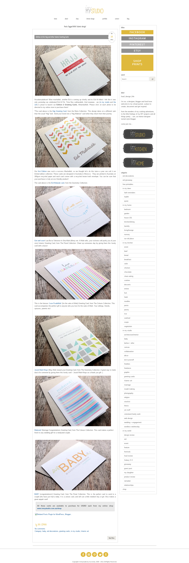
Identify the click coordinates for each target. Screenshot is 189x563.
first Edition (42, 171)
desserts (127, 285)
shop (124, 489)
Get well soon (39, 241)
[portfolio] (104, 18)
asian (126, 247)
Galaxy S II (128, 460)
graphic (127, 372)
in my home (127, 205)
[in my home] (138, 163)
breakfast (127, 259)
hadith (126, 197)
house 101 (128, 218)
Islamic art (85, 531)
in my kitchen (128, 243)
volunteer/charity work (132, 414)
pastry (126, 310)
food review (128, 456)
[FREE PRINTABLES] (138, 86)
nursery (127, 234)
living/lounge (128, 230)
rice (125, 314)
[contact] (117, 18)
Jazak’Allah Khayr (41, 370)
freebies (127, 364)
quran (126, 201)
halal (126, 297)
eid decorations (52, 531)
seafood (127, 318)
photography (128, 393)
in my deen (127, 188)
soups (126, 322)
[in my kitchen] (138, 148)
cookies (127, 280)
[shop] (77, 18)
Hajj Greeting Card (59, 111)
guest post (128, 468)
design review (129, 435)
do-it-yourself (129, 360)
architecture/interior (131, 335)
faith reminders (129, 193)
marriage (127, 385)
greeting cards (64, 531)
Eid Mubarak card (57, 183)
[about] (66, 18)
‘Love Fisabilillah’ (55, 303)
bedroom (127, 209)
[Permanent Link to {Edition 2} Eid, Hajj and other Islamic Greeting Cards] (52, 37)
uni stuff (127, 410)
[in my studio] (138, 134)
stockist (127, 402)
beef (125, 251)
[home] (55, 18)
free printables (128, 184)
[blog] (128, 18)
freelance (127, 368)
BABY (36, 494)
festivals (127, 452)
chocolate (127, 272)
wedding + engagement (132, 422)
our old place (129, 239)
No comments (40, 529)
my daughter (128, 473)
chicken (127, 268)
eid (125, 439)
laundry (127, 226)
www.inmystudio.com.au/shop (49, 508)
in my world (127, 431)
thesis (126, 406)
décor (126, 356)
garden (126, 213)
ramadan (127, 481)
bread (126, 255)
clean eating (128, 276)
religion (126, 397)
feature (126, 447)
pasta (126, 305)
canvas (127, 347)
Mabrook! (37, 430)
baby (44, 531)
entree (126, 289)
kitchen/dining (129, 222)
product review (129, 477)
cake (126, 264)
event (126, 443)
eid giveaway (127, 180)
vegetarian (128, 326)
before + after (129, 343)
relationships (129, 485)
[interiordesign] (90, 18)
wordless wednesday (132, 427)
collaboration (129, 351)
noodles (127, 301)
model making (129, 389)
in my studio (104, 102)
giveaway (127, 464)
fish (125, 293)
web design (128, 418)
